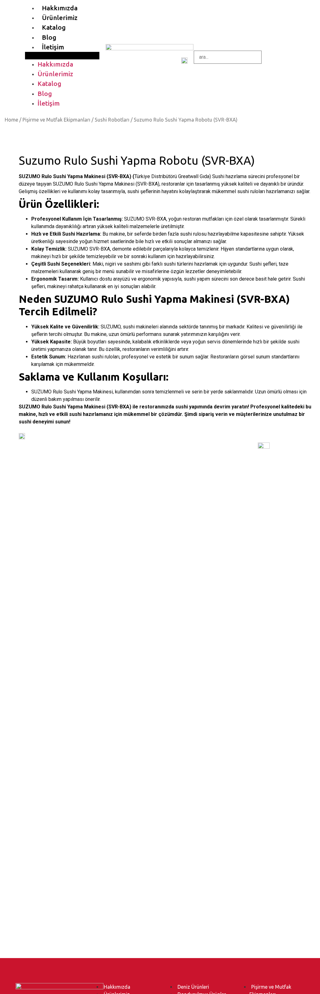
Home (11, 119)
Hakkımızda (60, 8)
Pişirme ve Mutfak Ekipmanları (56, 119)
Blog (49, 37)
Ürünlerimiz (60, 17)
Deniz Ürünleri (193, 987)
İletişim (53, 47)
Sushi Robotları (112, 119)
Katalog (54, 27)
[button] (62, 55)
